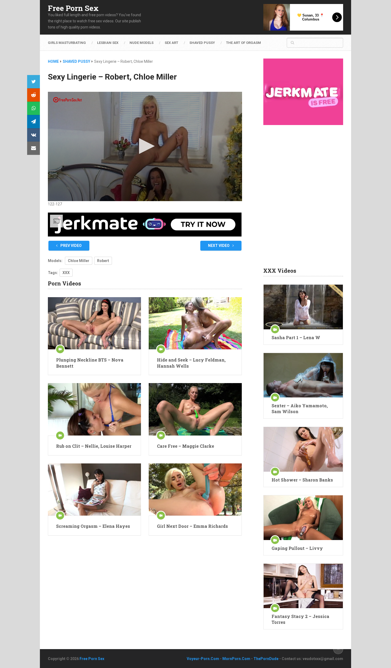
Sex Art (171, 43)
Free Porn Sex (73, 8)
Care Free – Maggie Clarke (185, 446)
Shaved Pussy (202, 43)
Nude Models (141, 43)
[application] (145, 146)
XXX (66, 273)
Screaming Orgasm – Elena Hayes (93, 526)
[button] (145, 146)
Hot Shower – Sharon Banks (302, 480)
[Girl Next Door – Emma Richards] (195, 489)
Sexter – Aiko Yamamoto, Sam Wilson (300, 408)
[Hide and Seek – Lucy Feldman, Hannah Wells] (195, 323)
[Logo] (67, 99)
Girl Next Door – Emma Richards (192, 526)
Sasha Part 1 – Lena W (296, 337)
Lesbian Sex (107, 43)
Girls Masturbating (67, 43)
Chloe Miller (78, 261)
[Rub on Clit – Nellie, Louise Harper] (94, 409)
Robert (103, 261)
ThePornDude (265, 659)
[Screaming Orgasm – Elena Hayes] (94, 489)
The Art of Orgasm (243, 43)
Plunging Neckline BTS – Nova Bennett (89, 362)
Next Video (219, 245)
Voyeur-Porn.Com (203, 659)
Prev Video (71, 245)
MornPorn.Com (236, 659)
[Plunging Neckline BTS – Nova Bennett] (94, 323)
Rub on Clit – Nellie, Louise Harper (93, 446)
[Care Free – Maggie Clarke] (195, 409)
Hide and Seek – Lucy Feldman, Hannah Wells (191, 362)
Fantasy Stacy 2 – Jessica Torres (300, 619)
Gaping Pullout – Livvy (297, 548)
